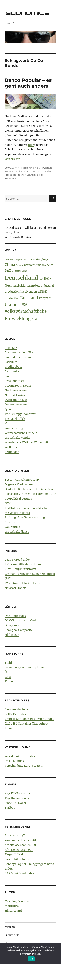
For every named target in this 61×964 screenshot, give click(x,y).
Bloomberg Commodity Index (25, 667)
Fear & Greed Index (17, 559)
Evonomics (12, 371)
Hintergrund (27, 167)
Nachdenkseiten (16, 390)
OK (31, 959)
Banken (19, 171)
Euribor (10, 807)
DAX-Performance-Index (22, 620)
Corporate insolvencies (38, 265)
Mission (10, 926)
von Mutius (12, 527)
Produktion (12, 298)
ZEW (34, 319)
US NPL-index (14, 761)
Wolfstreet (12, 447)
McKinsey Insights (17, 512)
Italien (48, 171)
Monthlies (12, 906)
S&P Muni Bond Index (19, 873)
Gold (8, 676)
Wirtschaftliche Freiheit (21, 433)
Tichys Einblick (15, 418)
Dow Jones (12, 625)
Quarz (9, 409)
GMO (8, 503)
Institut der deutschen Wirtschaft (27, 508)
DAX (8, 270)
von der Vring (14, 428)
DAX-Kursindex (15, 615)
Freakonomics (14, 381)
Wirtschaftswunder (17, 437)
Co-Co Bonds (31, 171)
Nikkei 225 (12, 634)
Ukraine (12, 304)
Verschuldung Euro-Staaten (24, 765)
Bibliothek (12, 935)
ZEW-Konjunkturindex (20, 569)
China (10, 265)
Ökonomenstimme (17, 404)
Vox (7, 423)
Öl (6, 672)
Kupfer (9, 681)
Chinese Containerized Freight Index (29, 718)
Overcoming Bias (16, 399)
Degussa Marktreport (19, 484)
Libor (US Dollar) (16, 803)
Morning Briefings (17, 901)
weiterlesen (12, 159)
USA (23, 304)
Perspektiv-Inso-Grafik (21, 840)
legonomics (27, 12)
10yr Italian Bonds (17, 798)
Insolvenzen (28, 291)
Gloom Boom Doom (18, 385)
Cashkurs (11, 362)
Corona (19, 265)
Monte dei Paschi (14, 174)
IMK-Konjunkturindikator (22, 583)
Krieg (42, 291)
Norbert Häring (15, 395)
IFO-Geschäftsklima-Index (23, 564)
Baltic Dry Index (15, 714)
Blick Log (11, 347)
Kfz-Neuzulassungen (19, 849)
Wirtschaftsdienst (17, 531)
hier (31, 144)
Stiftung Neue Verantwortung (25, 517)
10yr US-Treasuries (17, 793)
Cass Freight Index (17, 709)
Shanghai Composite (19, 630)
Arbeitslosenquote (14, 259)
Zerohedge (12, 451)
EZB (42, 171)
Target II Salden (15, 854)
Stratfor (10, 522)
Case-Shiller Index (17, 859)
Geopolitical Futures (18, 498)
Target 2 (45, 298)
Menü (10, 23)
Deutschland (21, 277)
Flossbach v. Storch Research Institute (30, 494)
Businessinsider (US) (19, 352)
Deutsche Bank (19, 271)
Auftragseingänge (36, 259)
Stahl (8, 662)
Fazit (8, 376)
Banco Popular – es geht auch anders (28, 83)
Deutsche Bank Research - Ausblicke (29, 489)
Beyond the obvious (18, 357)
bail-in (40, 167)
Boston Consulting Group (22, 479)
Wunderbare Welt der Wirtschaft (26, 442)
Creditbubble (13, 366)
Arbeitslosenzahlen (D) (20, 845)
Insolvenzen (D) (15, 835)
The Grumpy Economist (21, 414)
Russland (29, 297)
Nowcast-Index (15, 588)
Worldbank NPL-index (20, 756)
